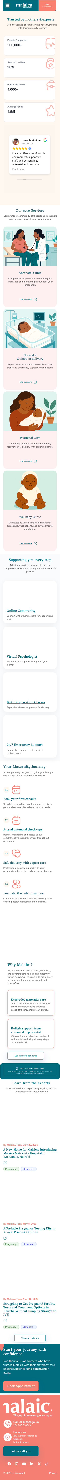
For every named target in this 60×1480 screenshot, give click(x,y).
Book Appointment (47, 5)
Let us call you (20, 1451)
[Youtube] (24, 1464)
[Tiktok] (46, 1464)
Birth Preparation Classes (26, 702)
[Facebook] (9, 1464)
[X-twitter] (39, 1464)
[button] (7, 5)
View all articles (30, 1338)
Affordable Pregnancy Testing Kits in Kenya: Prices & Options (29, 1230)
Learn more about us (25, 1055)
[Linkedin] (31, 1464)
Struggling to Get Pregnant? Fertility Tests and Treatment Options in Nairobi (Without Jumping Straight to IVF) (29, 1309)
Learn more (26, 299)
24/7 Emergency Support (24, 745)
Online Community (21, 611)
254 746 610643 (22, 1425)
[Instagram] (16, 1464)
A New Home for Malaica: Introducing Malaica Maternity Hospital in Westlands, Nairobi (30, 1153)
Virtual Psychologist (22, 656)
